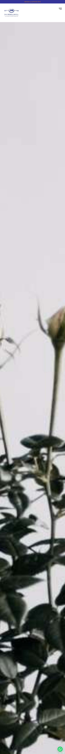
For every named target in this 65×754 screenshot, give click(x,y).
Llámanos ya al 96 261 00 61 (32, 1)
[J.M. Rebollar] (11, 13)
